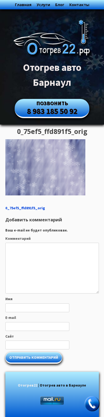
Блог (59, 4)
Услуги (43, 4)
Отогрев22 (27, 385)
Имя (9, 298)
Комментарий (18, 238)
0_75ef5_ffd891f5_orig (25, 208)
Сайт (9, 336)
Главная (23, 4)
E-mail (10, 317)
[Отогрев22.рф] (52, 57)
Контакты (79, 4)
